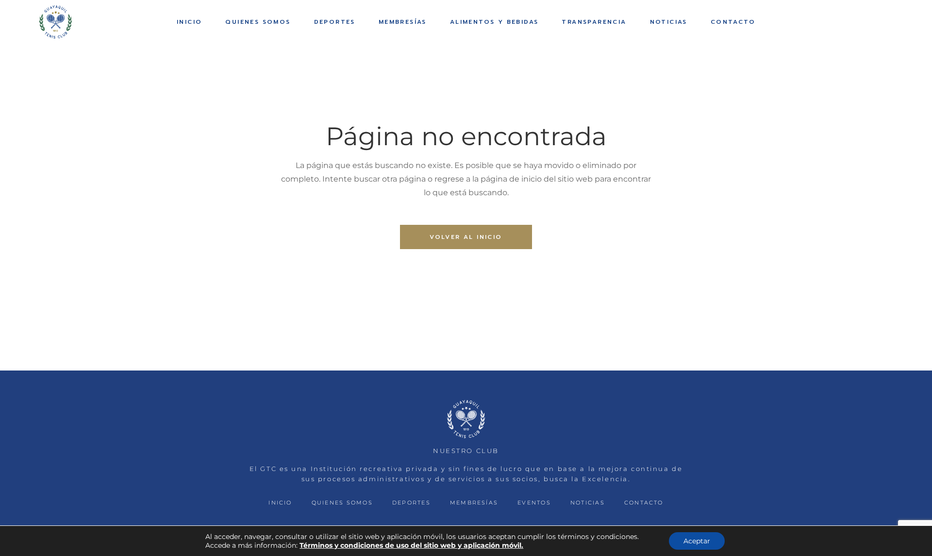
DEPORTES (411, 502)
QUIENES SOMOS (342, 502)
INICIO (280, 502)
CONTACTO (644, 502)
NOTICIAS (587, 502)
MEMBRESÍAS (474, 502)
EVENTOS (534, 502)
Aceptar (696, 541)
